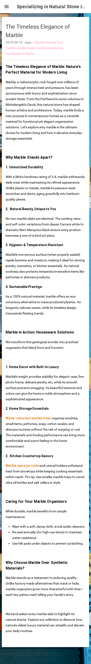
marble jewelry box (49, 48)
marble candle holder (21, 48)
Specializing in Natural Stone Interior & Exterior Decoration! (52, 6)
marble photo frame (20, 53)
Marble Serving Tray (49, 42)
